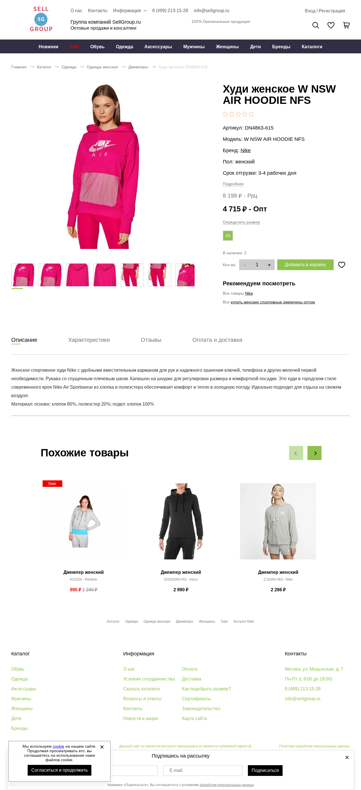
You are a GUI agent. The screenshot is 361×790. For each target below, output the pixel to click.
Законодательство (201, 708)
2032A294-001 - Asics (181, 579)
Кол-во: (229, 264)
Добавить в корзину (305, 264)
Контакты (97, 10)
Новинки (48, 46)
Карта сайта (194, 718)
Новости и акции (140, 718)
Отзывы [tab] (151, 340)
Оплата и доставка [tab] (217, 340)
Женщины (227, 46)
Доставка (191, 679)
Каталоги (312, 46)
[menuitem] (48, 46)
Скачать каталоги (141, 688)
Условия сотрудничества (149, 679)
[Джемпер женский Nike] (278, 524)
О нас (76, 10)
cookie (58, 746)
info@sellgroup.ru (211, 10)
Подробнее (233, 183)
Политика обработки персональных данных (314, 746)
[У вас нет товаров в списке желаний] (330, 25)
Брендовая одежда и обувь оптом (41, 20)
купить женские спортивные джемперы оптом (273, 302)
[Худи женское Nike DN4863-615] (103, 166)
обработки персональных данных (227, 785)
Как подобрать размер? (206, 688)
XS (227, 235)
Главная (19, 67)
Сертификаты (196, 698)
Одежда (124, 46)
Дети (255, 46)
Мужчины (194, 46)
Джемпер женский (83, 572)
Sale (74, 46)
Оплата (189, 669)
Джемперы (138, 67)
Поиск (315, 25)
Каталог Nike (244, 621)
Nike (246, 150)
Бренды (281, 46)
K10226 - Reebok (83, 579)
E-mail (176, 770)
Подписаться (265, 770)
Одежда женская (102, 67)
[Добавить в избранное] (341, 264)
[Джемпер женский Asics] (180, 524)
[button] (296, 453)
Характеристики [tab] (89, 340)
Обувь (97, 46)
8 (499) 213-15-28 (170, 10)
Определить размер (241, 222)
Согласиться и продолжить (59, 770)
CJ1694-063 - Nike (278, 579)
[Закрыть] (102, 747)
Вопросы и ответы (142, 698)
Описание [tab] (24, 340)
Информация (138, 653)
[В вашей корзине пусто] (346, 25)
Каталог (44, 67)
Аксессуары (158, 46)
